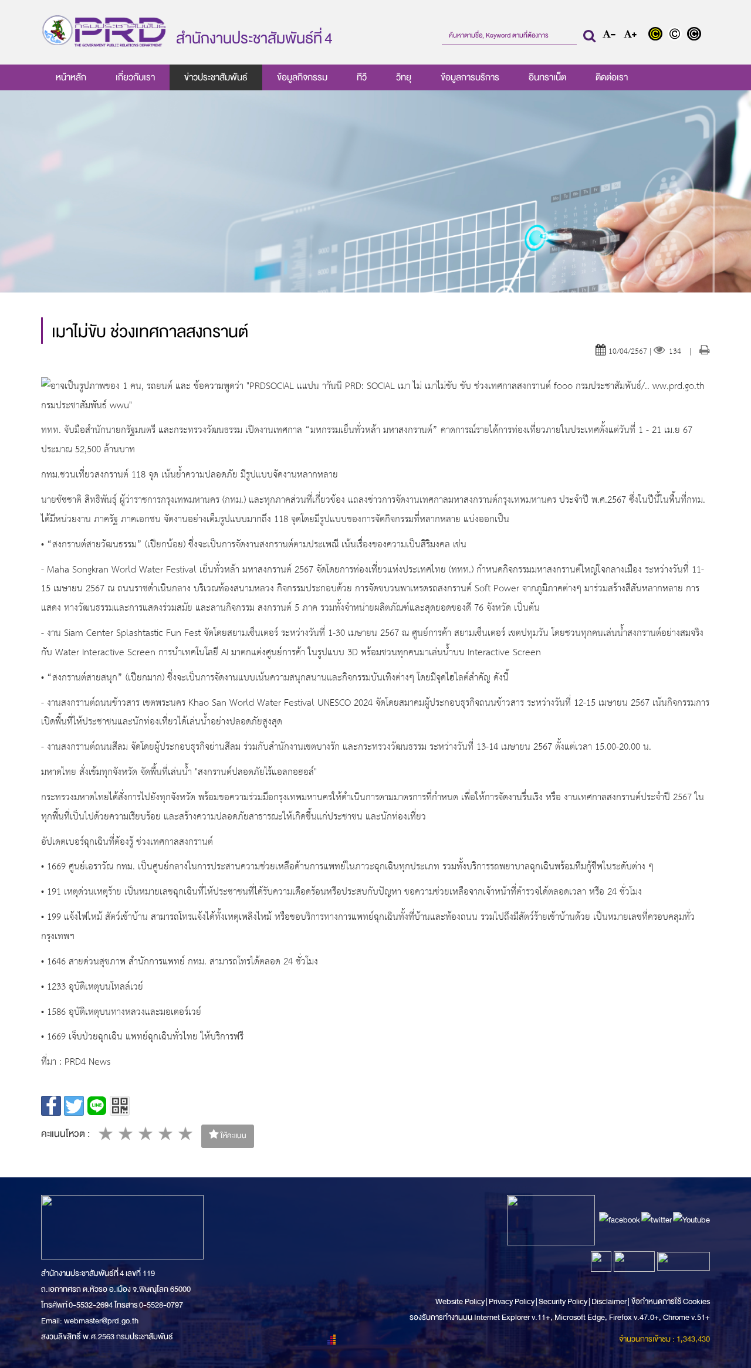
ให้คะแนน (232, 1135)
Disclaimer (609, 1301)
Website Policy (460, 1301)
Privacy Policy (512, 1301)
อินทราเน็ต (547, 77)
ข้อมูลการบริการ (470, 77)
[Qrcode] (120, 1106)
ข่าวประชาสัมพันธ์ (216, 77)
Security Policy (563, 1301)
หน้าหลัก (71, 77)
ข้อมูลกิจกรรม (302, 77)
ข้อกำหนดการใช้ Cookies (670, 1301)
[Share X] (74, 1106)
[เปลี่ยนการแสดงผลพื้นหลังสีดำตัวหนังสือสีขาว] (695, 35)
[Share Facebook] (51, 1106)
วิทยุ (403, 77)
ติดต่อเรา (612, 77)
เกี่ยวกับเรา (135, 77)
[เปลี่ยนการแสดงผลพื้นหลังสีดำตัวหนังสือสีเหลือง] (658, 35)
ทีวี (362, 77)
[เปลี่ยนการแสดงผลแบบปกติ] (677, 35)
